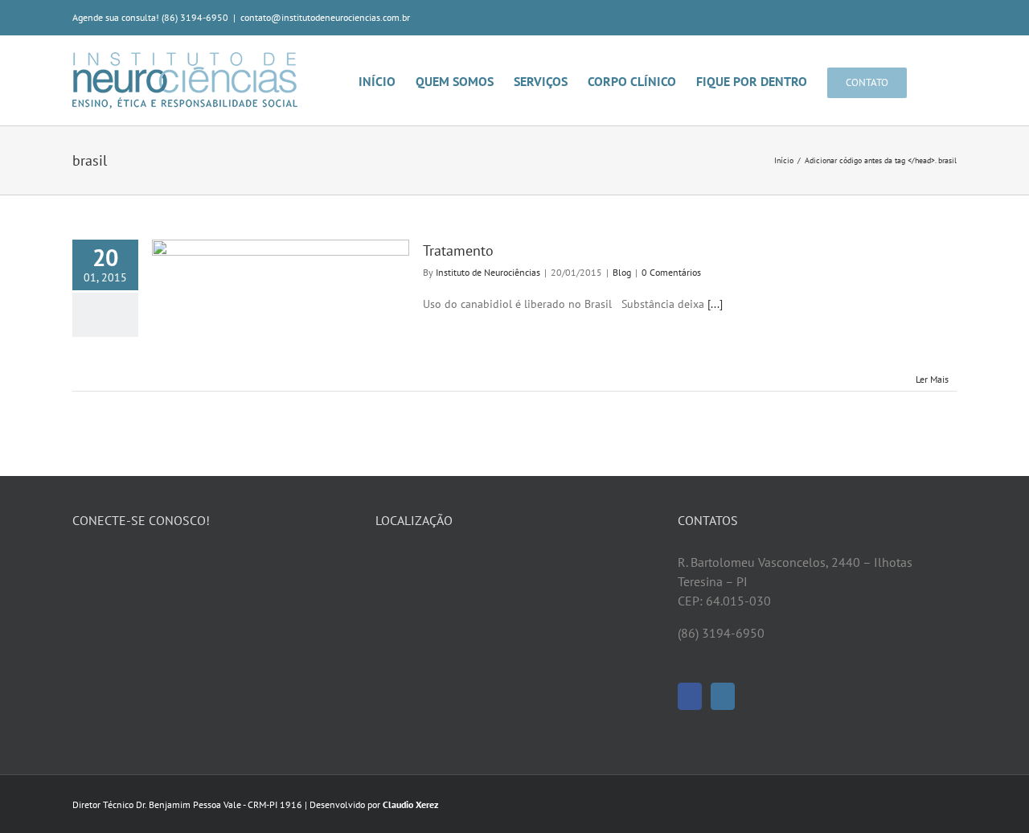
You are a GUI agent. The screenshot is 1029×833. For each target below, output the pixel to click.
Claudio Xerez (411, 804)
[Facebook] (690, 696)
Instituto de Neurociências (488, 272)
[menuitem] (387, 80)
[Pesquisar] (932, 80)
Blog (622, 272)
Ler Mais (932, 379)
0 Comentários (671, 272)
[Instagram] (723, 696)
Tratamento (458, 250)
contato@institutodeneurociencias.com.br (325, 17)
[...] (715, 304)
